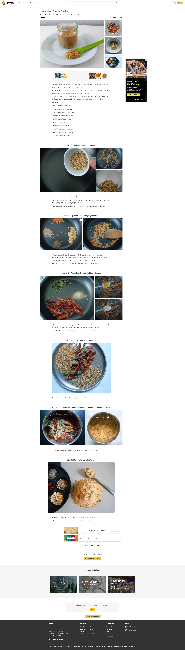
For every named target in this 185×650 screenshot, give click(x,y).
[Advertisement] (136, 80)
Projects (21, 3)
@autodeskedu (131, 630)
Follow (64, 77)
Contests (29, 3)
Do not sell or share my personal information (107, 647)
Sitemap (108, 634)
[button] (121, 17)
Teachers (36, 3)
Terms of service (67, 647)
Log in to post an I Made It (92, 558)
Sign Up (180, 3)
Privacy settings (89, 647)
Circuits (82, 627)
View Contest (115, 530)
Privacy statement (78, 647)
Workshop (83, 629)
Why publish (109, 627)
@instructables (131, 627)
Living (91, 629)
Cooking (48, 14)
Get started (109, 629)
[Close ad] (146, 60)
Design (82, 631)
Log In (172, 3)
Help (107, 631)
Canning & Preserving (58, 14)
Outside (92, 631)
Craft (81, 634)
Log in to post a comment (93, 616)
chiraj (42, 14)
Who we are (109, 636)
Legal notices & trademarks (127, 647)
